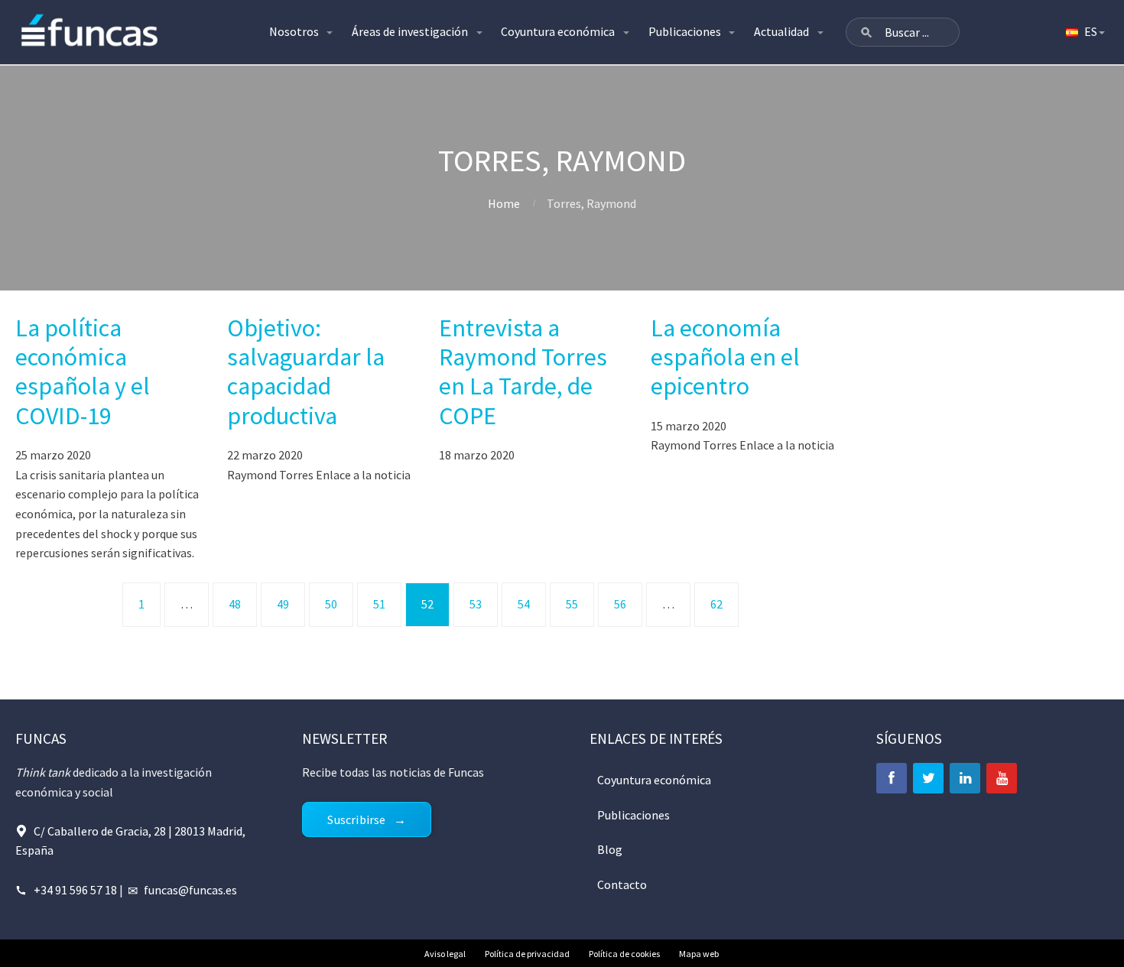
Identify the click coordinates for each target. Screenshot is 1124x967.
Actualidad (781, 31)
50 (331, 604)
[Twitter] (928, 778)
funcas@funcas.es (190, 889)
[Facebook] (891, 778)
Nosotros (294, 31)
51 (379, 604)
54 (524, 604)
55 (572, 604)
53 (475, 604)
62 (716, 604)
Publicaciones (684, 31)
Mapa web (699, 953)
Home (504, 203)
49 (283, 604)
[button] (866, 32)
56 (620, 604)
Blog (609, 849)
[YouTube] (1001, 778)
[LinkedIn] (965, 778)
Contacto (622, 884)
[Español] (1084, 32)
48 (235, 604)
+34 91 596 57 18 (75, 889)
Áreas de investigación (410, 31)
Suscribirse (356, 819)
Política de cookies (624, 953)
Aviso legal (445, 953)
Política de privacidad (527, 953)
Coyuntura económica (558, 31)
